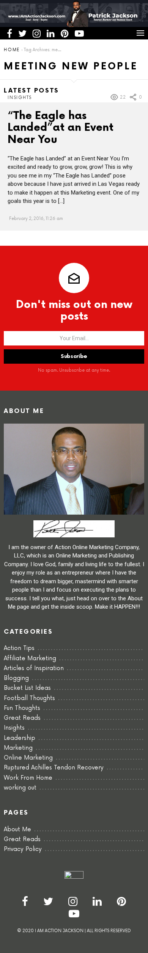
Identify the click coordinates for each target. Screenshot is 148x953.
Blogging (16, 678)
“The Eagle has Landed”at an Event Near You (60, 128)
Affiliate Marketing (30, 658)
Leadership (19, 738)
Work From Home (28, 778)
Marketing (18, 748)
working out (20, 787)
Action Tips (19, 648)
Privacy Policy (23, 849)
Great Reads (22, 718)
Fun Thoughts (22, 708)
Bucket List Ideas (27, 688)
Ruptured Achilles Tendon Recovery (54, 767)
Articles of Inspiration (34, 668)
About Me (17, 829)
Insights (20, 97)
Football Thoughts (29, 698)
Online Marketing (28, 757)
